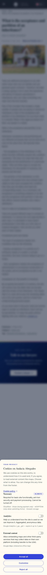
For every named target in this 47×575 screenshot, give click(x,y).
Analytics (7, 515)
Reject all (24, 569)
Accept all (23, 557)
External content (10, 533)
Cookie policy (9, 491)
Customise (23, 563)
